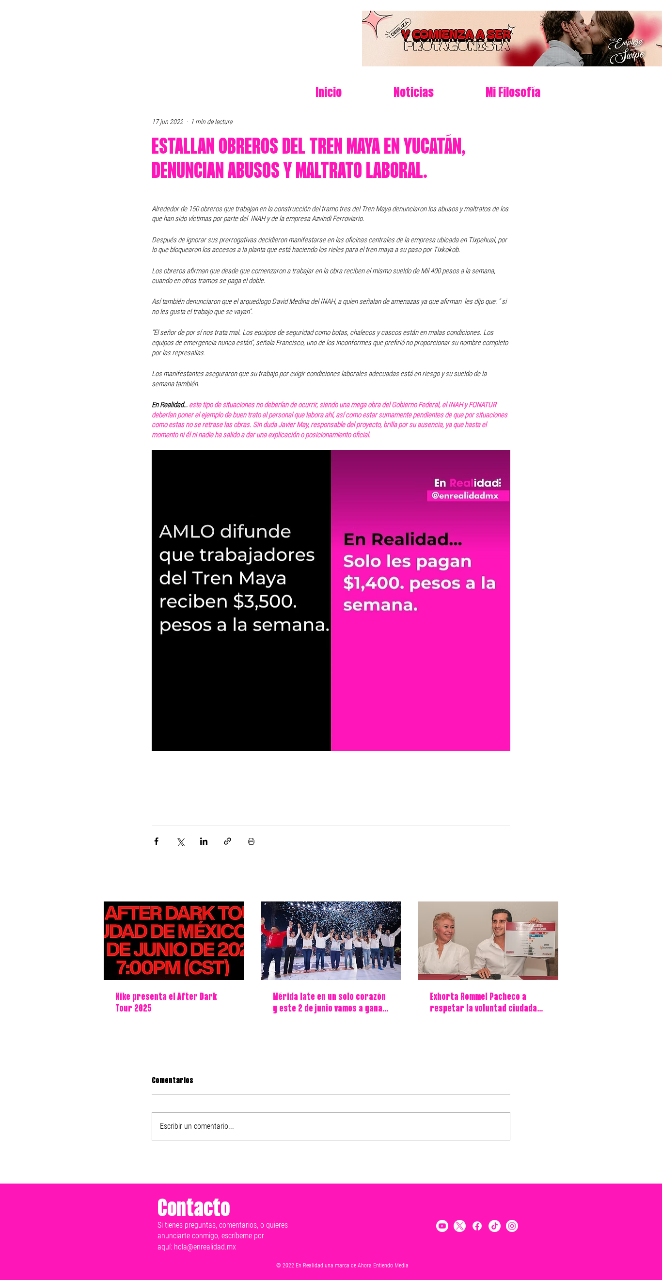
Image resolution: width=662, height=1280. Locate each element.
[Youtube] (442, 1226)
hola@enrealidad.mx (205, 1246)
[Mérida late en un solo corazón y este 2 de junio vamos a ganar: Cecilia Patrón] (331, 940)
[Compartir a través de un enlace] (227, 841)
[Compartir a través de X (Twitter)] (180, 841)
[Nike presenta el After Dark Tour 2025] (174, 940)
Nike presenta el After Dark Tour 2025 (166, 1003)
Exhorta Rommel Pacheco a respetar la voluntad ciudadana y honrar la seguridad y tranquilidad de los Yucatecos (488, 1003)
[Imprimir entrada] (251, 841)
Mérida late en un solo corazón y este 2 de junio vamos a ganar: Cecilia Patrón (331, 1003)
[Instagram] (512, 1226)
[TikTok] (495, 1226)
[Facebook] (477, 1226)
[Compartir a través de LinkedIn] (203, 841)
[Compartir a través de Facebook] (156, 841)
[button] (494, 93)
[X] (460, 1226)
